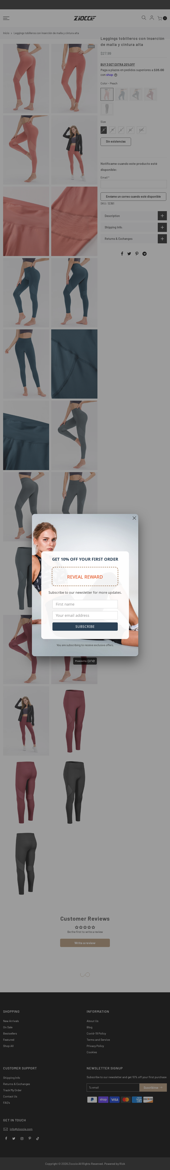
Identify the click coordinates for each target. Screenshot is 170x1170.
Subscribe (85, 626)
